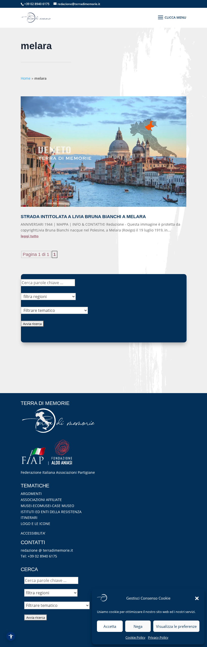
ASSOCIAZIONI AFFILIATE (41, 499)
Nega (138, 626)
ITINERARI (29, 517)
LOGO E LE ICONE (35, 523)
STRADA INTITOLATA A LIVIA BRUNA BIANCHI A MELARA (83, 216)
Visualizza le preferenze (176, 626)
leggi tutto (30, 236)
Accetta (110, 626)
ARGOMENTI (31, 493)
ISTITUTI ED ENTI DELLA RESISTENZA (51, 511)
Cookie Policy (135, 637)
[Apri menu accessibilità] (10, 636)
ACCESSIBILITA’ (33, 533)
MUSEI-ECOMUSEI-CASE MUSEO (47, 505)
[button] (196, 598)
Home (26, 78)
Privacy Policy (158, 637)
